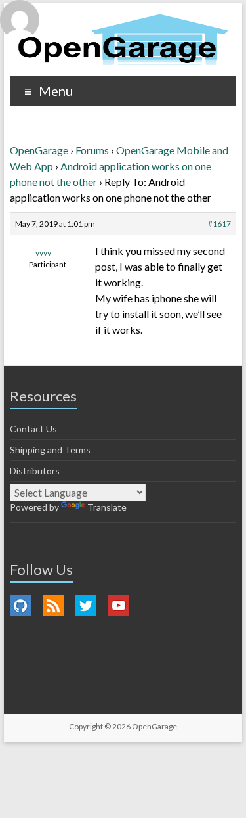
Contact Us (33, 428)
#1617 (219, 224)
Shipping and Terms (50, 449)
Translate (107, 506)
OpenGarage (39, 150)
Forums (92, 150)
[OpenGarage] (123, 40)
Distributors (35, 470)
